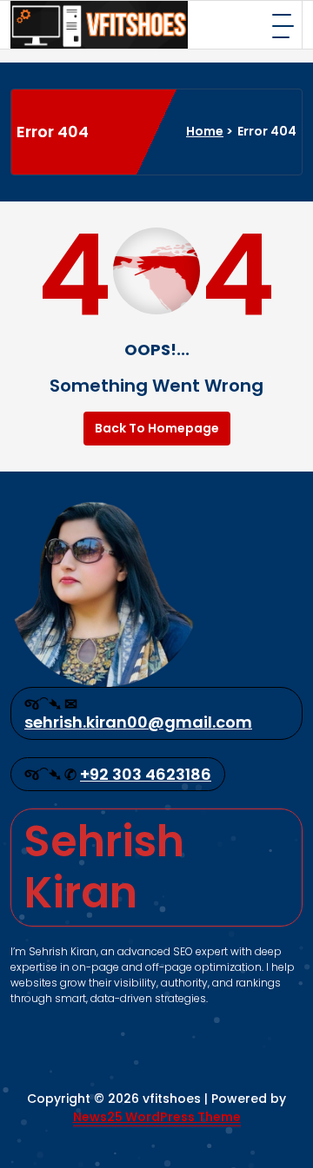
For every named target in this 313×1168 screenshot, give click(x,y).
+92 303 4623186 (145, 774)
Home (204, 131)
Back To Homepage (157, 428)
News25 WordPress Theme (157, 1116)
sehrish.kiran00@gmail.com (138, 722)
